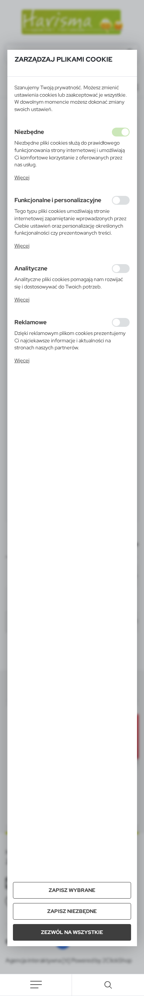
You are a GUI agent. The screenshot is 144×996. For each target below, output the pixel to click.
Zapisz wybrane (72, 890)
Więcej (22, 177)
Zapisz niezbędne (72, 911)
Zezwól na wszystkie (72, 932)
